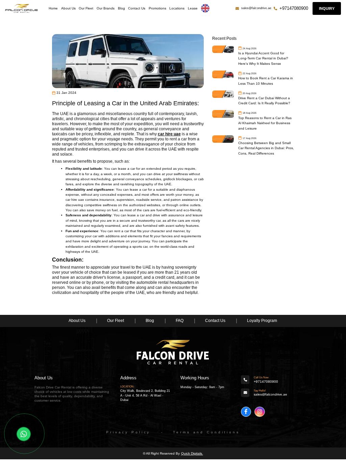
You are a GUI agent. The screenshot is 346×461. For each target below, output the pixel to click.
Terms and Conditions (206, 432)
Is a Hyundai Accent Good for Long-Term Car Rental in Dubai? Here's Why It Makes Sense (263, 58)
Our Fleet (86, 8)
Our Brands (106, 8)
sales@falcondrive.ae (256, 8)
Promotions (157, 8)
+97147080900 (293, 8)
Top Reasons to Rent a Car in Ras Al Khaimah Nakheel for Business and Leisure (265, 123)
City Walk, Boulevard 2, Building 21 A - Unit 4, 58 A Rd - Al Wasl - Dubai (145, 395)
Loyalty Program (262, 321)
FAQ (179, 321)
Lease (193, 8)
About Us (68, 8)
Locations (176, 8)
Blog (121, 8)
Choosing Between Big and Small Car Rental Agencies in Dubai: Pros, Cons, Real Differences (266, 148)
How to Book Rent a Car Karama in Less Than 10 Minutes (265, 80)
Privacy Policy (128, 432)
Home (53, 8)
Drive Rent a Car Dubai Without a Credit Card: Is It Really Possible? (264, 100)
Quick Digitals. (192, 453)
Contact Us (136, 8)
